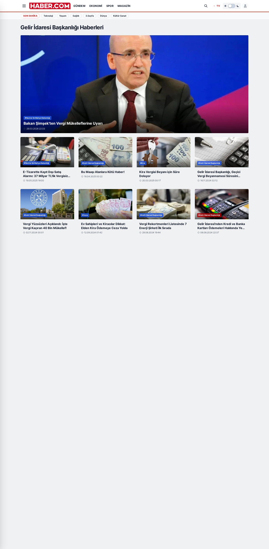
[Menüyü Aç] (24, 6)
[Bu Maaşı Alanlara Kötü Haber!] (105, 152)
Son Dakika (30, 15)
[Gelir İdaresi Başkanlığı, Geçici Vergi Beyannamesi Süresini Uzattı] (222, 152)
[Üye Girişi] (245, 6)
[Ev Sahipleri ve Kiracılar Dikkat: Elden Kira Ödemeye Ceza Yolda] (105, 204)
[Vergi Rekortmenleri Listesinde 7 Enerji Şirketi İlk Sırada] (163, 204)
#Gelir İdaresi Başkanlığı (93, 163)
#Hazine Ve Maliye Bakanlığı (37, 118)
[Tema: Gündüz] (231, 6)
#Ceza (85, 215)
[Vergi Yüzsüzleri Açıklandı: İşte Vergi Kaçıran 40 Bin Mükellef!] (47, 204)
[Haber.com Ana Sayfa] (49, 6)
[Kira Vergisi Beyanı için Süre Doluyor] (163, 152)
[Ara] (206, 6)
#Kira (142, 163)
